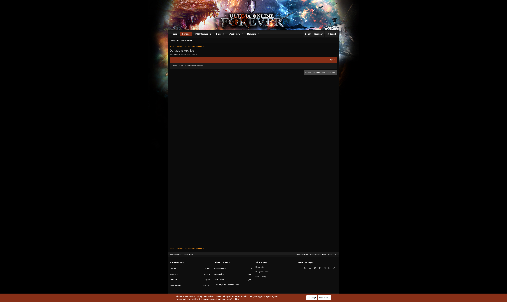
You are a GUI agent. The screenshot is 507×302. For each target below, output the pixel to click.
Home (174, 34)
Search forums (186, 40)
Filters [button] (331, 60)
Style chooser (175, 254)
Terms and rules (302, 254)
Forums (185, 34)
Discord (220, 34)
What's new (234, 34)
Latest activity (260, 276)
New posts (175, 40)
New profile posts (262, 272)
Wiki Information (203, 34)
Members (251, 34)
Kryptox (206, 285)
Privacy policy (315, 254)
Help (324, 254)
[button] (242, 34)
